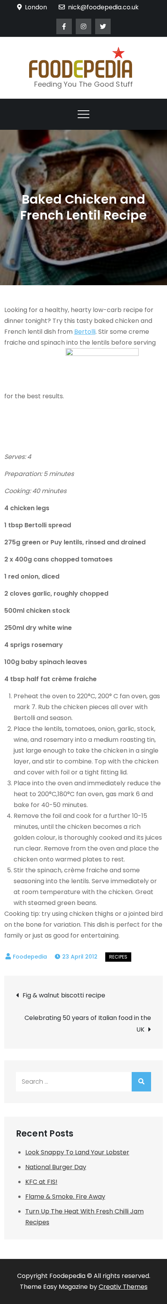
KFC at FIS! (41, 1181)
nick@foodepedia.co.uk (103, 7)
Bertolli (85, 331)
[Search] (141, 1081)
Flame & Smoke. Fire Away (65, 1196)
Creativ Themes (123, 1286)
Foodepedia (30, 957)
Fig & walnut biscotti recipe (64, 995)
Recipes (118, 957)
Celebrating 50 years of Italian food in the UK (87, 1023)
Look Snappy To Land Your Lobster (77, 1152)
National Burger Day (55, 1167)
